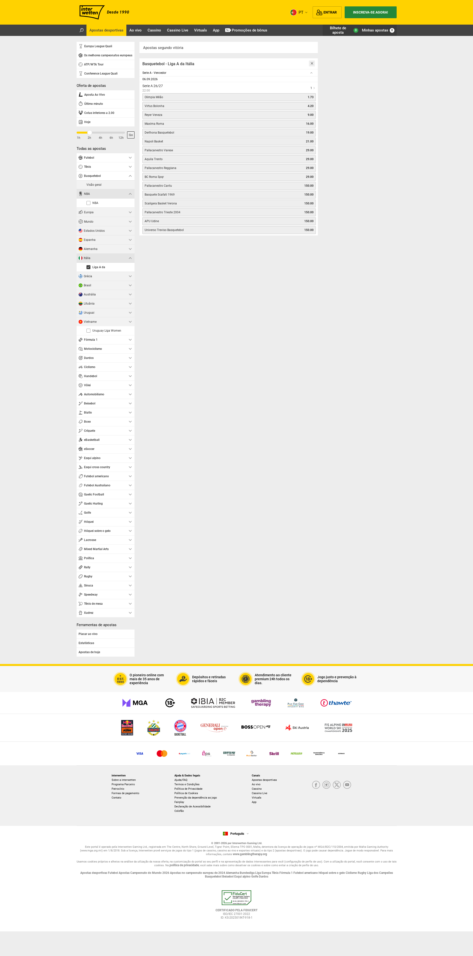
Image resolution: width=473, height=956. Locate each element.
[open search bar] (81, 30)
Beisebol (228, 876)
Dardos (263, 876)
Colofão (179, 811)
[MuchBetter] (251, 753)
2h (89, 137)
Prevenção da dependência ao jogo (195, 797)
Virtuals (256, 797)
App (254, 802)
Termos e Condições (187, 784)
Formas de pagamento (125, 793)
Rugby (362, 873)
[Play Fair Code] (295, 703)
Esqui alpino (242, 876)
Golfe (255, 876)
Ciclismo (352, 873)
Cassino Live (259, 793)
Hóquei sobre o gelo (332, 873)
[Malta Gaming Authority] (135, 703)
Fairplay (179, 802)
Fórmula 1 (286, 873)
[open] (236, 906)
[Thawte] (336, 703)
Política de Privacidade (188, 788)
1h (78, 137)
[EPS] (207, 753)
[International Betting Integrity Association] (213, 703)
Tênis (275, 873)
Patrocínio (118, 788)
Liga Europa (263, 873)
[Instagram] (326, 785)
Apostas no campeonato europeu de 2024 (198, 873)
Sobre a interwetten (124, 780)
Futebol (113, 873)
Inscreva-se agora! (370, 12)
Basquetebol (213, 876)
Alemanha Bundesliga (240, 873)
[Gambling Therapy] (261, 703)
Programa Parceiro (123, 784)
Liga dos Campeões (380, 873)
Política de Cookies (186, 793)
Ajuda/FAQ (180, 780)
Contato (116, 797)
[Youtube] (347, 785)
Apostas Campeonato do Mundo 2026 (144, 873)
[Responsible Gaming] (170, 703)
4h (100, 137)
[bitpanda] (229, 753)
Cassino (257, 788)
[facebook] (316, 785)
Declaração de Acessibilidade (192, 806)
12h (121, 137)
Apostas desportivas (264, 780)
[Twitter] (337, 785)
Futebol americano (306, 873)
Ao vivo (256, 784)
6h (111, 137)
